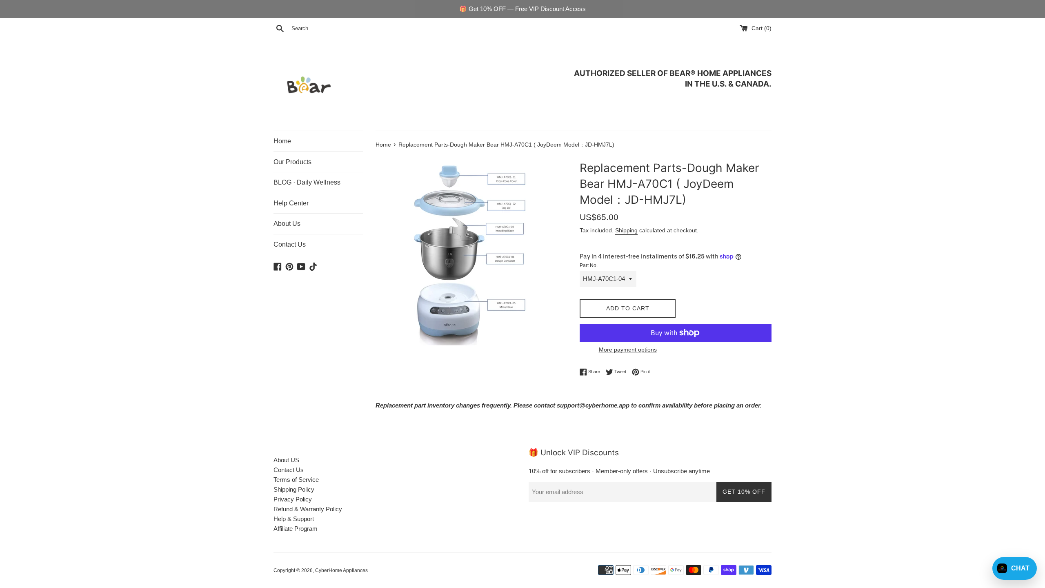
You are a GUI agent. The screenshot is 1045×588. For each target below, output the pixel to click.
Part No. (589, 265)
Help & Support (293, 518)
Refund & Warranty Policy (307, 509)
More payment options (628, 349)
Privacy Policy (292, 499)
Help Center (291, 203)
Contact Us (289, 244)
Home (282, 141)
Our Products (292, 161)
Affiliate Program (295, 528)
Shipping (626, 230)
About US (286, 460)
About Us (286, 223)
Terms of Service (296, 479)
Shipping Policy (293, 489)
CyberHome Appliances (341, 570)
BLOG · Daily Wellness (306, 182)
